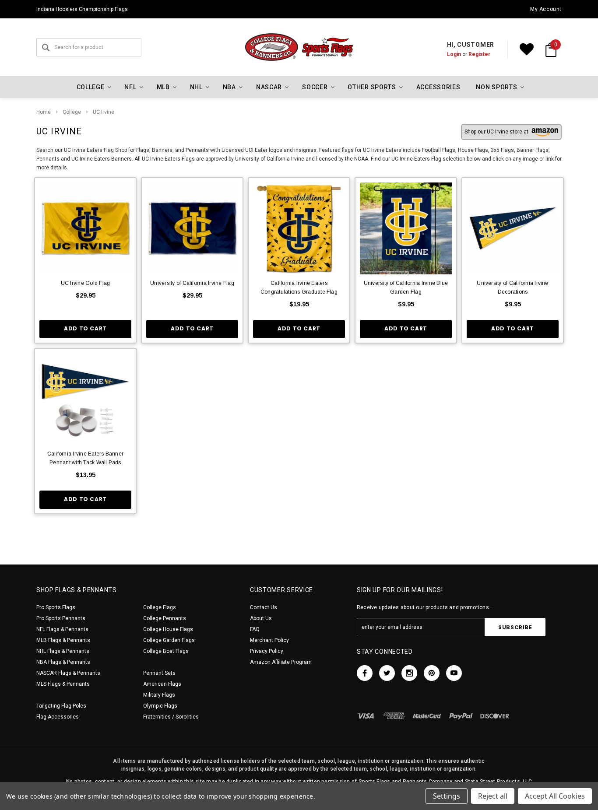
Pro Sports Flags (55, 607)
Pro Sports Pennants (60, 618)
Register (479, 54)
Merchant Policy (269, 640)
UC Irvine (103, 112)
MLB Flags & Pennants (63, 640)
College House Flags (168, 629)
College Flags (159, 607)
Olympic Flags (160, 706)
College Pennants (164, 618)
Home (43, 112)
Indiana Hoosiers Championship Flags (82, 9)
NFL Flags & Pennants (62, 629)
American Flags (162, 684)
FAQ (255, 629)
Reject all (492, 796)
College (72, 112)
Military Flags (159, 695)
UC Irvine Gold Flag (85, 283)
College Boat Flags (166, 651)
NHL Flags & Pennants (62, 651)
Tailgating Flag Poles (61, 706)
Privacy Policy (266, 651)
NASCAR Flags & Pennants (68, 673)
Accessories (438, 87)
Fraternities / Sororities (171, 717)
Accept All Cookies (555, 796)
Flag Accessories (57, 717)
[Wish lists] (527, 49)
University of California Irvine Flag (192, 283)
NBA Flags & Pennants (63, 662)
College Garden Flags (169, 640)
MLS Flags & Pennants (63, 684)
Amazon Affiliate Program (281, 662)
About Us (261, 618)
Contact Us (263, 607)
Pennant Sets (159, 673)
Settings (446, 796)
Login (454, 54)
